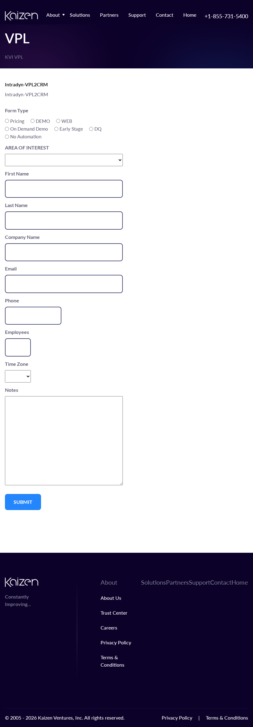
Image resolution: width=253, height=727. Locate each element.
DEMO (43, 121)
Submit (23, 502)
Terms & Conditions (227, 717)
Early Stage (71, 129)
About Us (111, 598)
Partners (109, 14)
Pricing (17, 121)
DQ (98, 129)
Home (189, 14)
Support (137, 14)
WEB (66, 121)
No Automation (25, 136)
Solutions (80, 14)
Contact (164, 14)
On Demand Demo (29, 129)
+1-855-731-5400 (226, 16)
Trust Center (114, 612)
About (53, 14)
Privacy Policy (116, 642)
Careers (109, 627)
